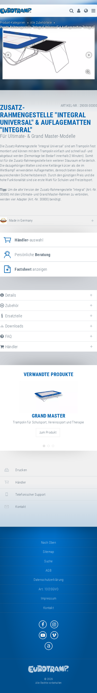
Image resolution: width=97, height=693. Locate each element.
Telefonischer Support (30, 495)
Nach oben (48, 543)
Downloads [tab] (13, 326)
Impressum (48, 598)
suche (48, 561)
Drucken (21, 470)
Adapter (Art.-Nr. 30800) (33, 199)
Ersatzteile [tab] (13, 316)
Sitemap (48, 552)
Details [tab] (10, 295)
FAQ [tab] (8, 336)
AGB (48, 570)
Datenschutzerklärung (49, 580)
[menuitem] (78, 11)
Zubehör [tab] (11, 305)
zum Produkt (47, 432)
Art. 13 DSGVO (48, 589)
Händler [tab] (11, 346)
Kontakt (20, 507)
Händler (20, 482)
